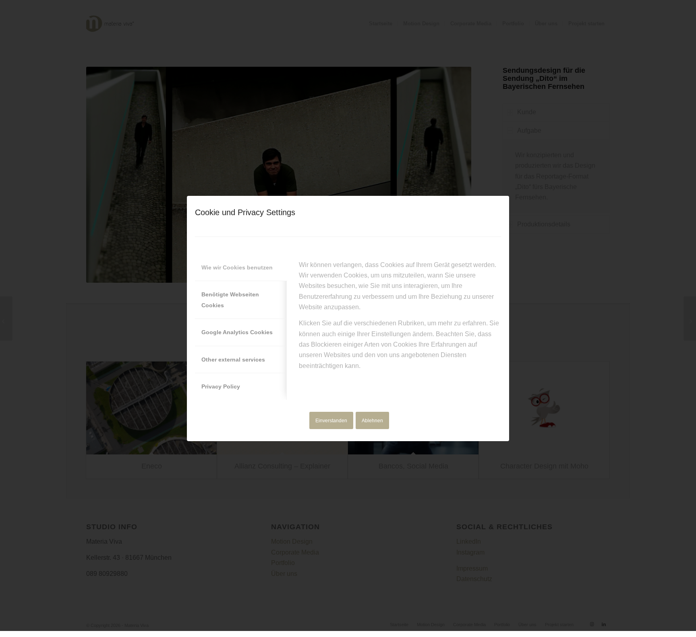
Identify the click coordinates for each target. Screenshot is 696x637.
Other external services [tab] (233, 359)
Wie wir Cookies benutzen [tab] (237, 267)
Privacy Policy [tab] (220, 386)
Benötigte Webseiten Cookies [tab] (230, 299)
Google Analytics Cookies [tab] (237, 332)
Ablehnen (372, 420)
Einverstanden (331, 420)
